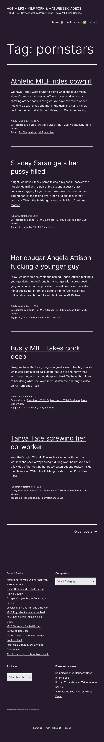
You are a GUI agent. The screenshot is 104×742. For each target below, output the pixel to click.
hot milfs (12, 709)
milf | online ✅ (76, 22)
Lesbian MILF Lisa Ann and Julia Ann (27, 607)
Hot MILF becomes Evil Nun (31, 709)
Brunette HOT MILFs (37, 124)
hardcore (32, 132)
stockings (58, 497)
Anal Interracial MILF (15, 709)
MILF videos (19, 709)
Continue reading (75, 110)
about (93, 22)
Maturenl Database (9, 709)
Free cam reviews (65, 666)
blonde (31, 317)
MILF (40, 132)
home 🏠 (58, 22)
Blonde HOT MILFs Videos (60, 219)
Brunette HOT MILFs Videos (63, 124)
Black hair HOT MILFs (38, 400)
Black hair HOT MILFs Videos (65, 400)
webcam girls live (37, 709)
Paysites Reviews (26, 709)
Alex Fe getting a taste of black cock (28, 654)
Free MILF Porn (22, 709)
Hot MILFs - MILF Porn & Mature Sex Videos (44, 8)
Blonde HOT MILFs (36, 219)
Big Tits (23, 132)
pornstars (49, 132)
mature (39, 317)
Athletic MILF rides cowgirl (51, 81)
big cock (23, 227)
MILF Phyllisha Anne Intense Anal (26, 612)
